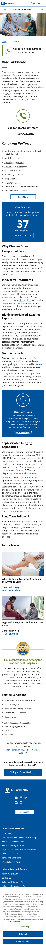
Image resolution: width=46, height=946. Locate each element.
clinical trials (25, 300)
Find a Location (22, 432)
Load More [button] (23, 197)
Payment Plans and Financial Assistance (19, 849)
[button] (32, 3)
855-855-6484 (28, 52)
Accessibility (7, 833)
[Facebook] (17, 798)
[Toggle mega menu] (39, 3)
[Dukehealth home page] (6, 3)
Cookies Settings (23, 926)
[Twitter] (17, 803)
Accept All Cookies (23, 941)
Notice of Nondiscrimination (14, 841)
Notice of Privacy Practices (13, 845)
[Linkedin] (26, 798)
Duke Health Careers (11, 882)
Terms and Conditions (11, 858)
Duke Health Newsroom (12, 886)
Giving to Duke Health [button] (21, 772)
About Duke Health (10, 874)
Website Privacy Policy (11, 862)
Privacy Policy (15, 921)
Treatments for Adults (19, 41)
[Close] (43, 890)
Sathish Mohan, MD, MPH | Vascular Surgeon (23, 751)
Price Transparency (10, 854)
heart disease (12, 367)
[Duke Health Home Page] (17, 790)
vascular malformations (24, 473)
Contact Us (25, 812)
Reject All (23, 934)
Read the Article (10, 590)
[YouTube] (22, 803)
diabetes (39, 364)
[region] (23, 916)
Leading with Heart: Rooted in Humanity (19, 837)
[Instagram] (22, 798)
